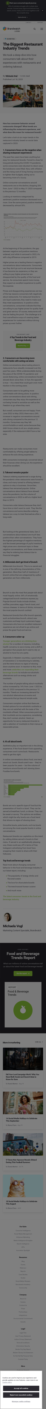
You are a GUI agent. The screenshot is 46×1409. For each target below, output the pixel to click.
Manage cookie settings (21, 1401)
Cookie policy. (7, 1382)
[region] (21, 1390)
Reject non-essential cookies (21, 1395)
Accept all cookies (21, 1388)
